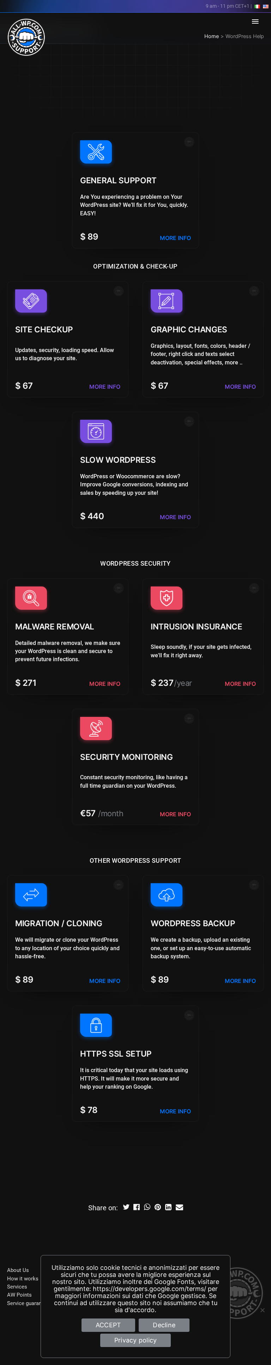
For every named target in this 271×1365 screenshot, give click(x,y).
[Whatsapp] (147, 1208)
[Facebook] (136, 1208)
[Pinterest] (158, 1208)
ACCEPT (108, 1325)
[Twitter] (126, 1208)
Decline (164, 1325)
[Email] (179, 1208)
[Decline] (262, 1310)
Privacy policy (135, 1340)
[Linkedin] (168, 1208)
